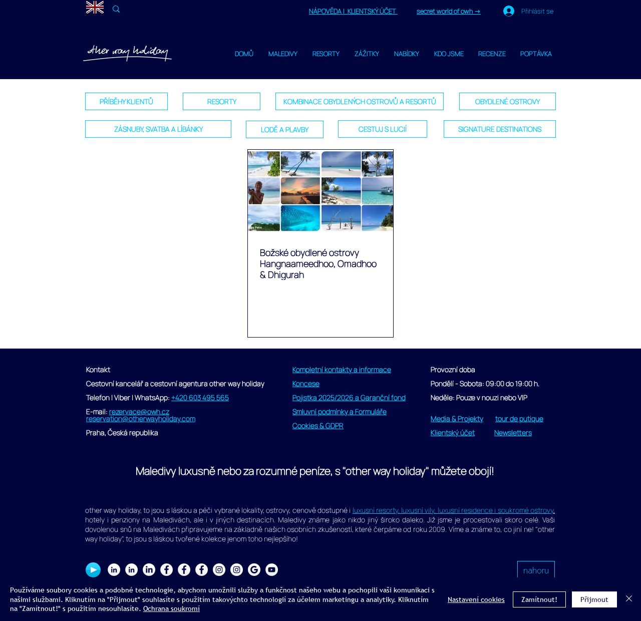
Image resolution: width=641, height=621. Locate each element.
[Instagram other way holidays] (236, 569)
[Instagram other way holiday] (219, 569)
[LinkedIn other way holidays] (149, 569)
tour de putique (519, 418)
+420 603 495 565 (200, 397)
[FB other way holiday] (184, 569)
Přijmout (594, 599)
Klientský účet (453, 432)
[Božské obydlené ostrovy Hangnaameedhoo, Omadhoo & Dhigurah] (320, 191)
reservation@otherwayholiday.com (140, 418)
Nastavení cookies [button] (476, 599)
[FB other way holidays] (201, 569)
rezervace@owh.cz (139, 411)
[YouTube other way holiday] (271, 569)
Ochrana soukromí (171, 608)
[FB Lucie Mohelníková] (166, 569)
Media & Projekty (457, 418)
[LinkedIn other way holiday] (131, 569)
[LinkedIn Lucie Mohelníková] (114, 569)
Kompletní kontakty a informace (341, 369)
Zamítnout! (539, 599)
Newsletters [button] (513, 432)
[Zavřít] (629, 599)
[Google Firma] (254, 569)
